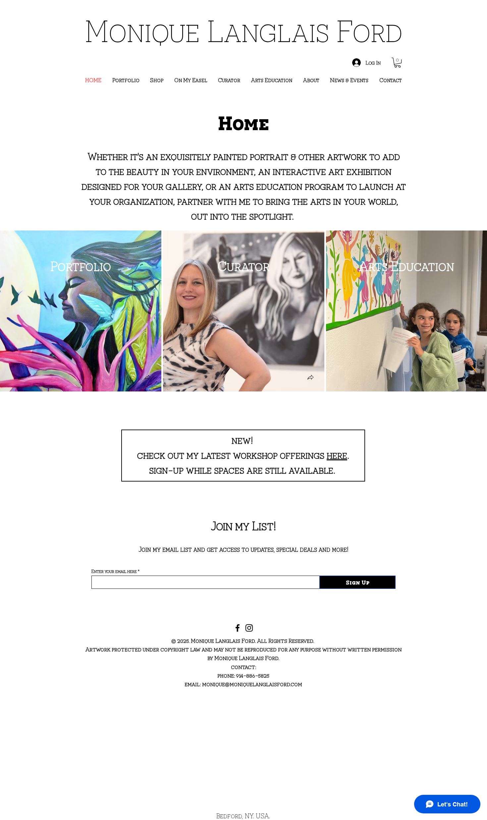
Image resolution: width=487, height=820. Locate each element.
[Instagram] (249, 628)
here (337, 454)
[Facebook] (238, 628)
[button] (398, 63)
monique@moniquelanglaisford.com (252, 683)
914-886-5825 (252, 675)
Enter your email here (114, 571)
